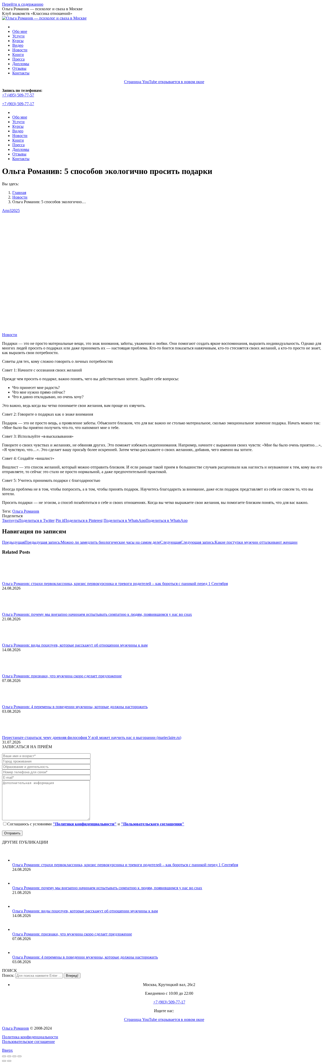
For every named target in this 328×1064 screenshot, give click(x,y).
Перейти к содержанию (22, 4)
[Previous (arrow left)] (4, 1061)
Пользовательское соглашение (28, 1041)
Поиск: (8, 975)
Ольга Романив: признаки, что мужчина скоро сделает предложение (62, 676)
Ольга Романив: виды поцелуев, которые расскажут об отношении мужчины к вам (75, 645)
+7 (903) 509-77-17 (18, 104)
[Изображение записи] (16, 579)
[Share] (9, 1056)
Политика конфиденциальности (30, 1037)
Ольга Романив (25, 511)
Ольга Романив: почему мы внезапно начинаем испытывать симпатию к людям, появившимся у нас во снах (97, 614)
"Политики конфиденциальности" (85, 824)
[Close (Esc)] (4, 1056)
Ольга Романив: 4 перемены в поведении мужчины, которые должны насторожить (75, 707)
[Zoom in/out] (19, 1056)
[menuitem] (19, 31)
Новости (9, 335)
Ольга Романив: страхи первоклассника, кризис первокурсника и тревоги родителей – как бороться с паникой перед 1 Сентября (115, 583)
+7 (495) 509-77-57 (18, 95)
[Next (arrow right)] (9, 1061)
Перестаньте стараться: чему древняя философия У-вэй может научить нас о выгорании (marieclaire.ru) (91, 737)
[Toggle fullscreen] (14, 1056)
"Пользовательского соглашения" (152, 824)
